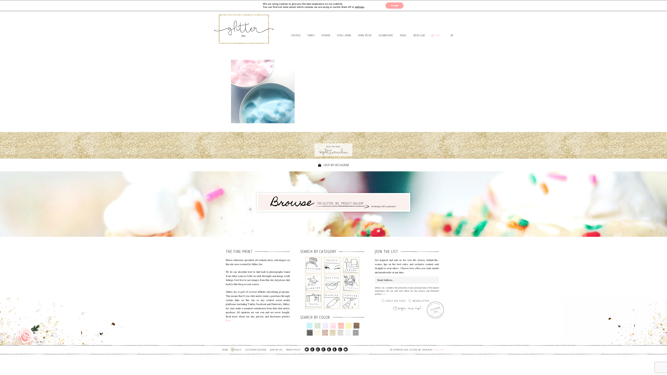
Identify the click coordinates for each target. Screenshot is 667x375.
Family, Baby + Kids (332, 300)
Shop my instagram (336, 165)
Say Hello (236, 349)
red (341, 326)
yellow (349, 326)
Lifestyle (351, 282)
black (310, 333)
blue (310, 326)
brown (325, 333)
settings (359, 7)
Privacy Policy (293, 349)
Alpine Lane (438, 349)
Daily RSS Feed (396, 301)
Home (225, 349)
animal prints (356, 326)
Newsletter (421, 301)
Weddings (313, 265)
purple (325, 326)
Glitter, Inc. (244, 25)
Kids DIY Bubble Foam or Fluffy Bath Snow (263, 91)
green (317, 326)
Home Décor (351, 265)
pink (333, 326)
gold (333, 333)
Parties (350, 300)
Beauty (332, 265)
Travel (313, 300)
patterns (356, 333)
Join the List (276, 349)
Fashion (313, 282)
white (348, 333)
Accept (394, 5)
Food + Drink (332, 282)
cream (317, 333)
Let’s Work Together (255, 349)
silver (340, 333)
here (228, 320)
